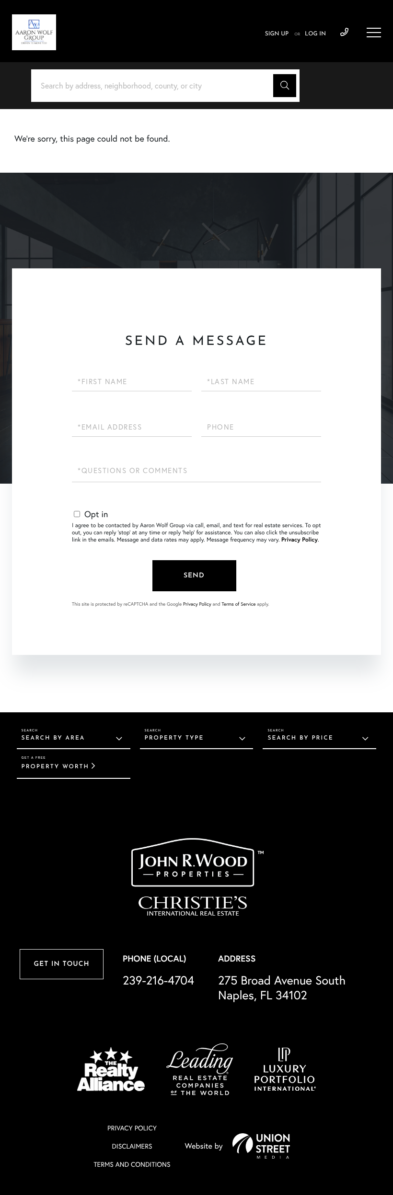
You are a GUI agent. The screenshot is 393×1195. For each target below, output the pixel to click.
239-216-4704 (344, 32)
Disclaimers (132, 1146)
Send (194, 575)
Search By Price (300, 738)
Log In (315, 34)
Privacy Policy (299, 539)
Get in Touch (61, 964)
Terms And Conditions (131, 1164)
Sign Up (277, 34)
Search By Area (53, 738)
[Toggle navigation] (374, 32)
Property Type (174, 738)
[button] (284, 85)
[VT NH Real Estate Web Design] (261, 1145)
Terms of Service (238, 604)
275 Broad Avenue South (282, 988)
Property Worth (55, 767)
